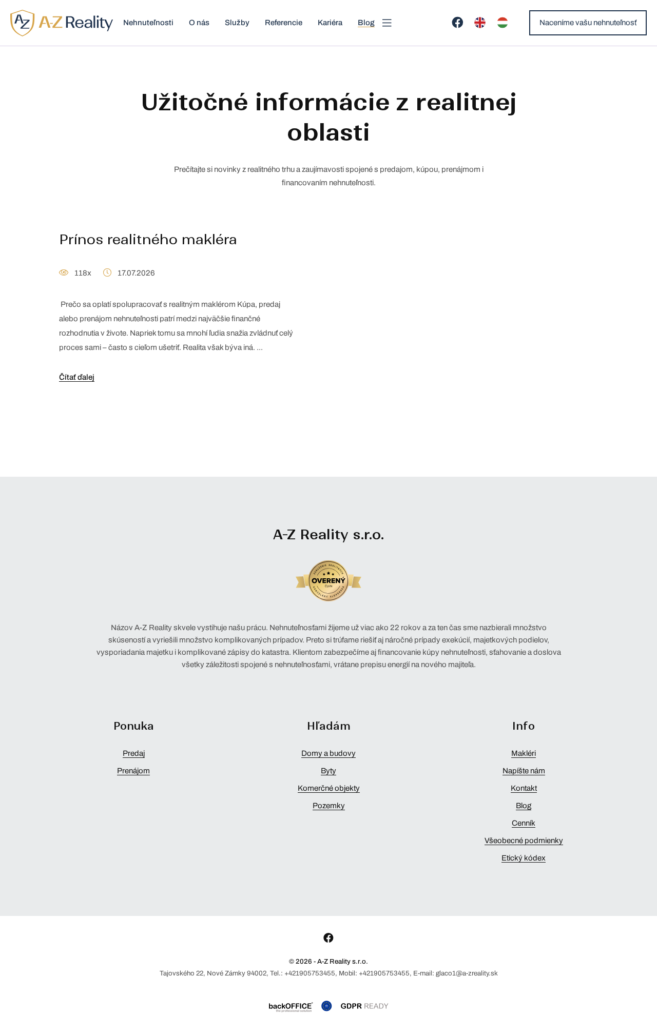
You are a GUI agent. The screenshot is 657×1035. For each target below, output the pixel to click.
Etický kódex (523, 858)
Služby (237, 22)
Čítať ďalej (76, 377)
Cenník (523, 823)
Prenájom (133, 771)
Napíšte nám (524, 771)
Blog (366, 22)
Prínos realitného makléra (148, 239)
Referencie (283, 22)
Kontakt (524, 788)
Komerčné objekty (329, 788)
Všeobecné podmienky (524, 840)
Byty (328, 771)
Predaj (134, 753)
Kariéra (330, 22)
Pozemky (329, 806)
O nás (199, 22)
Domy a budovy (328, 753)
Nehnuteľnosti (148, 22)
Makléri (523, 753)
